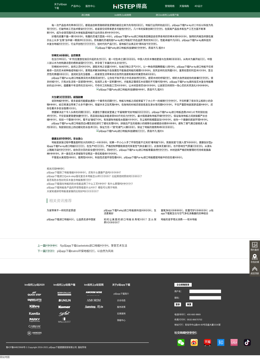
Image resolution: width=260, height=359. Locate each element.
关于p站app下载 (60, 6)
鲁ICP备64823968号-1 (16, 347)
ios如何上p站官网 (123, 15)
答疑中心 (121, 320)
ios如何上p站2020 (35, 284)
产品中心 (76, 6)
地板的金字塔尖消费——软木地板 (179, 219)
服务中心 (90, 6)
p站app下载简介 (121, 293)
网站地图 (5, 357)
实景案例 (121, 313)
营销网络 (170, 6)
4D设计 (199, 6)
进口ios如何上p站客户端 (167, 15)
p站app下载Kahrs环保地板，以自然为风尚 (85, 251)
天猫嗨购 (184, 6)
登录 (178, 304)
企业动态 (121, 300)
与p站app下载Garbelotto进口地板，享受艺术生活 (93, 245)
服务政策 (121, 307)
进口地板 (85, 15)
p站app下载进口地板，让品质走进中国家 (71, 219)
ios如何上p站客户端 (64, 284)
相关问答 (51, 168)
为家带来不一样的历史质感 (61, 210)
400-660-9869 (194, 314)
